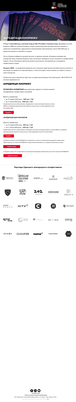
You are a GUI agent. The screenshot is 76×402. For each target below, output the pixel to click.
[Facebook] (31, 390)
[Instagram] (35, 390)
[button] (54, 4)
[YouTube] (39, 390)
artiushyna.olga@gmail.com (11, 79)
